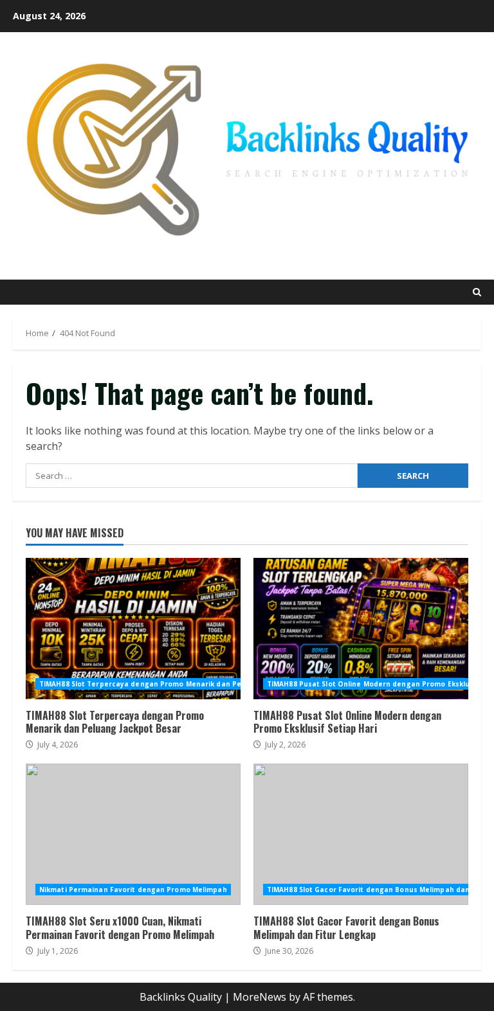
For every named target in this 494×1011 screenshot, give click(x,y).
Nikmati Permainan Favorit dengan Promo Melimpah (133, 889)
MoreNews (259, 997)
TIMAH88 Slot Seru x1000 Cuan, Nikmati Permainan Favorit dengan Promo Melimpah (133, 834)
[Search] (477, 292)
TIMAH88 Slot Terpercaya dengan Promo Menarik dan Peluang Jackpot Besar (133, 628)
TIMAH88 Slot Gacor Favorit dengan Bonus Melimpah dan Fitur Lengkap (360, 834)
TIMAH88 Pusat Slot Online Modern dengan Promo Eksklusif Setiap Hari (360, 628)
